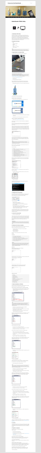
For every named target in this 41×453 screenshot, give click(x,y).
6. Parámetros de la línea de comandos (20, 119)
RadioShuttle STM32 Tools (19, 77)
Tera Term (18, 169)
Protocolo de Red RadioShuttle (14, 3)
